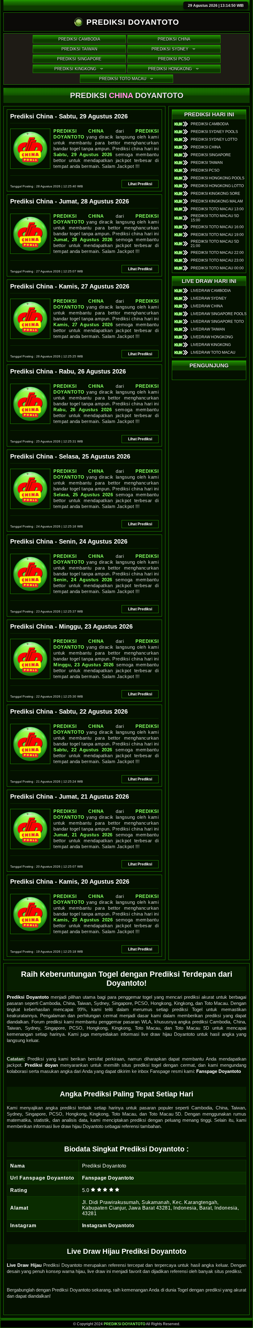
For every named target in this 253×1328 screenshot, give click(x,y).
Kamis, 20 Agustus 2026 (83, 919)
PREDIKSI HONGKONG (170, 68)
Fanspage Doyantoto (218, 1071)
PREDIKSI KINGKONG (75, 68)
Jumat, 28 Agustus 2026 (83, 239)
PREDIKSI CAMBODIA (79, 39)
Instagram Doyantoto (108, 1225)
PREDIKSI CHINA (174, 39)
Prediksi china (78, 131)
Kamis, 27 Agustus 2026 (83, 324)
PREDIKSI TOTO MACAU (122, 78)
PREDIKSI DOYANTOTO (124, 1324)
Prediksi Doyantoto (28, 997)
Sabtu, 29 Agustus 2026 (82, 154)
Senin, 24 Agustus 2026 (82, 579)
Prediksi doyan (41, 1065)
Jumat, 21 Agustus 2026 (83, 834)
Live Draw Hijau (24, 1265)
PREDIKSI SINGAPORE (79, 59)
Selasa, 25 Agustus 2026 (83, 494)
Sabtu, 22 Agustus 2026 (82, 749)
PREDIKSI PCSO (174, 59)
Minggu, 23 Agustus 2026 (83, 664)
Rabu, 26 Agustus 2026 (82, 409)
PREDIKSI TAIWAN (79, 49)
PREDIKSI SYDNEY (170, 49)
